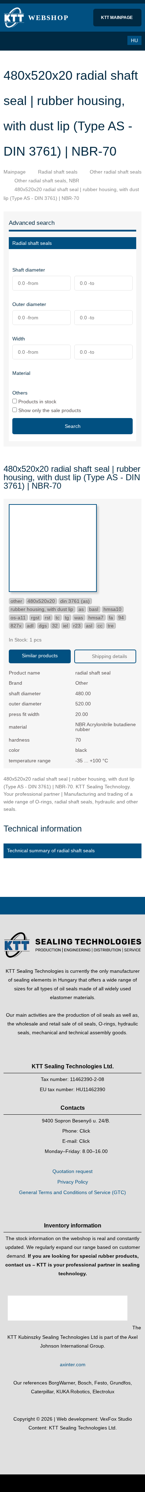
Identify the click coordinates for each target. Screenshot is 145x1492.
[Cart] (101, 40)
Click (85, 1131)
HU (134, 40)
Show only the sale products (49, 410)
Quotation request (72, 1171)
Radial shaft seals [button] (32, 243)
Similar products (40, 655)
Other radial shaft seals (115, 172)
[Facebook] (65, 1445)
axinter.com (73, 1364)
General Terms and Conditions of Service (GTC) (72, 1192)
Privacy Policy (72, 1182)
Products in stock (36, 401)
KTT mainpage (117, 17)
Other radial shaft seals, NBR (46, 180)
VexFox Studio (116, 1419)
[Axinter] (68, 1327)
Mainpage (15, 172)
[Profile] (115, 40)
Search (73, 426)
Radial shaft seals (57, 172)
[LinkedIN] (79, 1445)
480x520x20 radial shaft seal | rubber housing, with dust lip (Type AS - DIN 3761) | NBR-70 (71, 194)
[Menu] (12, 41)
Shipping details (108, 656)
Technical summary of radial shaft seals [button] (51, 850)
